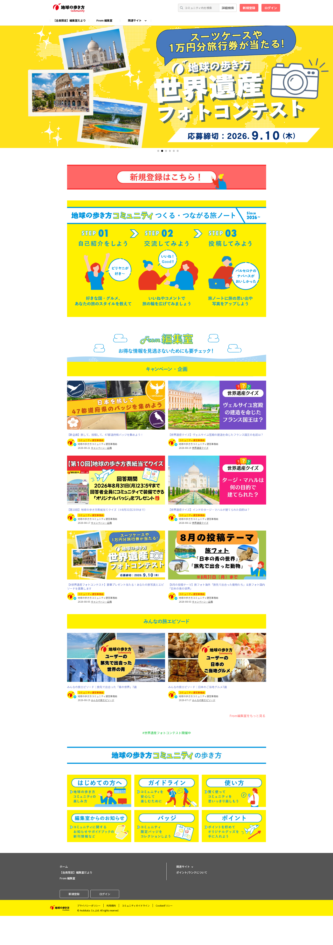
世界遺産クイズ (200, 447)
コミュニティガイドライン (136, 905)
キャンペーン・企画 (101, 447)
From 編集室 (104, 20)
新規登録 (249, 7)
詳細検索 (228, 7)
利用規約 (111, 905)
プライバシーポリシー (89, 905)
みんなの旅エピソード (102, 700)
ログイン (271, 7)
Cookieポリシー (164, 905)
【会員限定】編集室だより (69, 20)
